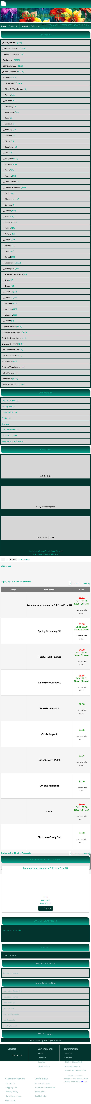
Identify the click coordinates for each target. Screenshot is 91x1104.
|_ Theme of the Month (14, 274)
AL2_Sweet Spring (45, 537)
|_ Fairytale (10, 158)
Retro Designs (10, 372)
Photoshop (9, 361)
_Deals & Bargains (13, 54)
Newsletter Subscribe (30, 26)
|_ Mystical (9, 222)
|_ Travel (8, 285)
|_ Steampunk (10, 268)
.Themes (13, 559)
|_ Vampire (9, 297)
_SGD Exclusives (12, 65)
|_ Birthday (9, 129)
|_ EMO (7, 152)
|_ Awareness (10, 112)
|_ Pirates (8, 245)
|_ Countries (10, 146)
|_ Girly (8, 193)
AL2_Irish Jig (45, 475)
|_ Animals (9, 100)
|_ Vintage (9, 303)
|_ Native (8, 227)
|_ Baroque (8, 123)
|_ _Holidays (12, 83)
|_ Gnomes (8, 204)
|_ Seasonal (11, 262)
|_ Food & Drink (11, 181)
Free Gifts (45, 449)
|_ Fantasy (9, 164)
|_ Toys (7, 280)
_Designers (11, 59)
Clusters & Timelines (14, 332)
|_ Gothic (9, 210)
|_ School (8, 256)
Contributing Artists (14, 337)
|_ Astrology (9, 106)
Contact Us (13, 26)
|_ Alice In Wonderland (14, 88)
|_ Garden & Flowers (14, 187)
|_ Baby (7, 117)
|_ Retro (8, 251)
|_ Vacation (9, 291)
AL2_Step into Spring (45, 506)
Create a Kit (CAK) (12, 343)
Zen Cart (83, 1081)
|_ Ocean (9, 239)
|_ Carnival (8, 135)
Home (3, 26)
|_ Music (8, 216)
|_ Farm (8, 170)
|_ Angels (8, 94)
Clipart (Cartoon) (12, 326)
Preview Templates (13, 366)
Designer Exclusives (12, 349)
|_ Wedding (9, 309)
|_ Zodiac (8, 320)
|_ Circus (8, 141)
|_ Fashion (9, 175)
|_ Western (9, 314)
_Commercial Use (13, 48)
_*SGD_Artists (12, 42)
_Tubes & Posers (13, 71)
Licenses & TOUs (12, 355)
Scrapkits (10, 378)
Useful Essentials (13, 384)
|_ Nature (9, 233)
